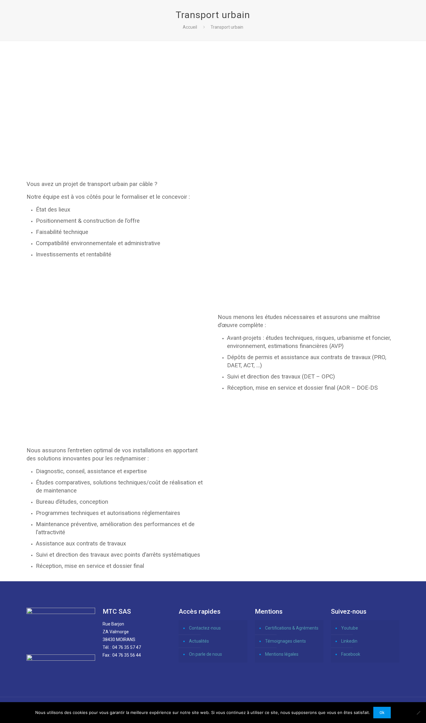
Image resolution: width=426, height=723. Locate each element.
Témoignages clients (285, 641)
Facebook (350, 654)
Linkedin (349, 641)
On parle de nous (205, 654)
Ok (382, 712)
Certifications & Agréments (291, 627)
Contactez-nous (205, 627)
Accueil (190, 27)
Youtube (349, 627)
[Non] (418, 713)
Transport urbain (227, 27)
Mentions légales (281, 654)
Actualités (199, 641)
